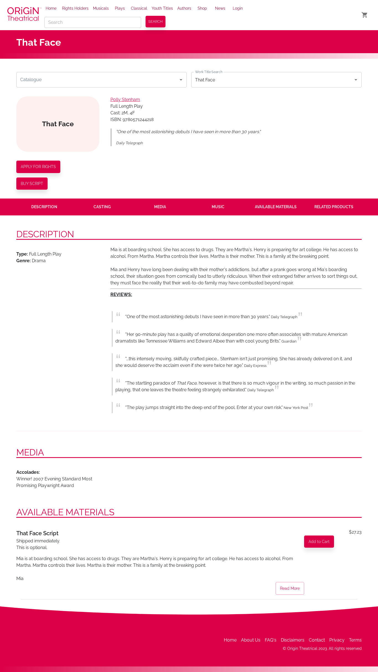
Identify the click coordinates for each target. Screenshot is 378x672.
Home (51, 8)
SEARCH (155, 21)
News (220, 8)
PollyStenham (125, 99)
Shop (202, 8)
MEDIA (160, 207)
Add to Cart (319, 541)
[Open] (181, 80)
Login (238, 8)
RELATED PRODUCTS (333, 207)
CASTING (102, 207)
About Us (250, 640)
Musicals (101, 8)
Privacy (337, 640)
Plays (120, 8)
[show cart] (364, 15)
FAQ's (270, 640)
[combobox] (97, 79)
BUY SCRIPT (32, 183)
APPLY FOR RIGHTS (38, 166)
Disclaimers (292, 640)
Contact (317, 640)
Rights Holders (75, 8)
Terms (355, 640)
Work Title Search (208, 72)
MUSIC (218, 207)
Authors (184, 8)
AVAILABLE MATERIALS (276, 207)
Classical (139, 8)
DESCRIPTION (44, 207)
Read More (290, 588)
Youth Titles (162, 8)
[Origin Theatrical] (24, 15)
